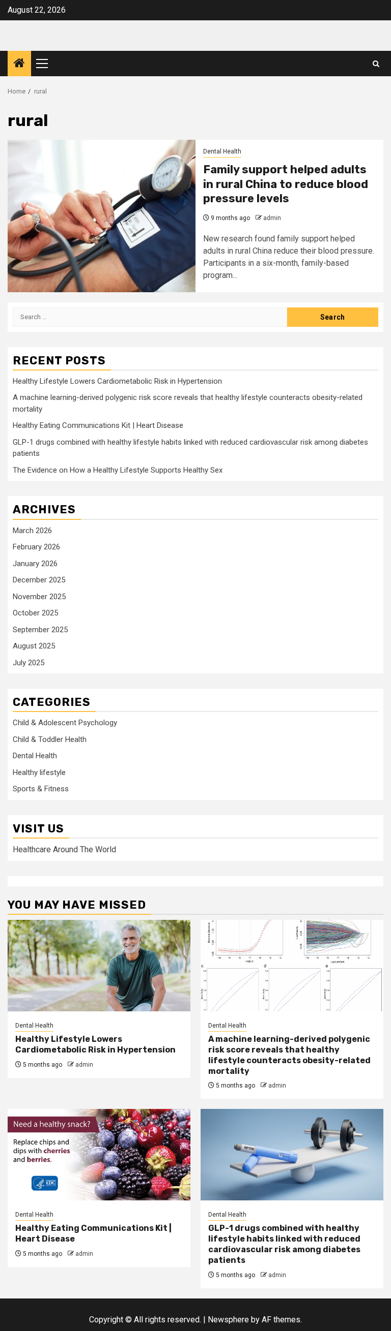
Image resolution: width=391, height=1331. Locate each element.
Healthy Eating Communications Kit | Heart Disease (98, 425)
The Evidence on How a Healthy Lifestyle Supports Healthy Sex (117, 470)
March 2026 (32, 530)
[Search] (376, 64)
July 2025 (28, 662)
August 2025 (34, 646)
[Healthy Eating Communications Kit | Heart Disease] (99, 1154)
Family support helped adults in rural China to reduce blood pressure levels (285, 184)
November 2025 (39, 596)
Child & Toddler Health (50, 739)
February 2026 (36, 546)
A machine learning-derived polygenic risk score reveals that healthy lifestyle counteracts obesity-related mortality (289, 1054)
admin (272, 218)
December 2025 (39, 579)
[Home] (19, 64)
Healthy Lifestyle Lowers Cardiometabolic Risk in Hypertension (117, 381)
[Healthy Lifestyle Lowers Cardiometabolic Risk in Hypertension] (99, 965)
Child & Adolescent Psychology (65, 722)
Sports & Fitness (41, 788)
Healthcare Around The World (64, 849)
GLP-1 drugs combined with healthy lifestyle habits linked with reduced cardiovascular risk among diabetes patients (284, 1243)
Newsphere (228, 1319)
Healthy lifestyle (39, 772)
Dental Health (222, 151)
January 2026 (35, 563)
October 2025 (35, 612)
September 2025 (40, 629)
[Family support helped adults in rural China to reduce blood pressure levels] (102, 216)
